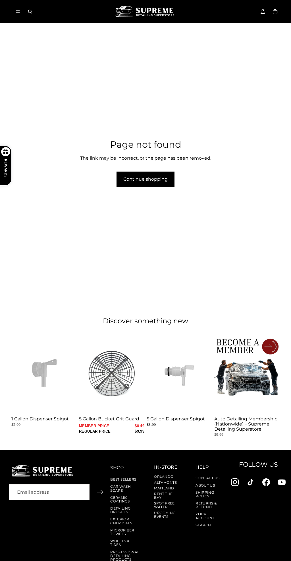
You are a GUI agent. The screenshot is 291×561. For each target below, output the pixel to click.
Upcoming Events (164, 515)
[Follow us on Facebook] (266, 482)
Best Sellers (123, 479)
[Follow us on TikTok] (250, 482)
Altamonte (165, 482)
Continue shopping (145, 179)
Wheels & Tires (119, 543)
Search (203, 525)
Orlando (163, 476)
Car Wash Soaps (120, 488)
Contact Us (208, 478)
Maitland (164, 488)
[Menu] (17, 11)
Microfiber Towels (122, 532)
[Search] (30, 11)
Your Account (205, 516)
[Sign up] (100, 492)
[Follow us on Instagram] (234, 482)
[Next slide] (138, 373)
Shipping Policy (205, 494)
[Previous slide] (85, 373)
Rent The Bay (163, 496)
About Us (205, 485)
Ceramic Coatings (120, 499)
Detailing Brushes (120, 510)
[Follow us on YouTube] (281, 482)
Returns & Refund (206, 505)
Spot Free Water (164, 505)
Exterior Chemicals (121, 521)
